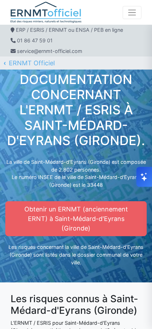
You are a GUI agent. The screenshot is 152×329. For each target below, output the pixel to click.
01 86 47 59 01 (35, 40)
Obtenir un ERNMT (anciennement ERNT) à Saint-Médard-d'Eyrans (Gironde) (76, 218)
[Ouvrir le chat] (144, 177)
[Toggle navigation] (132, 12)
